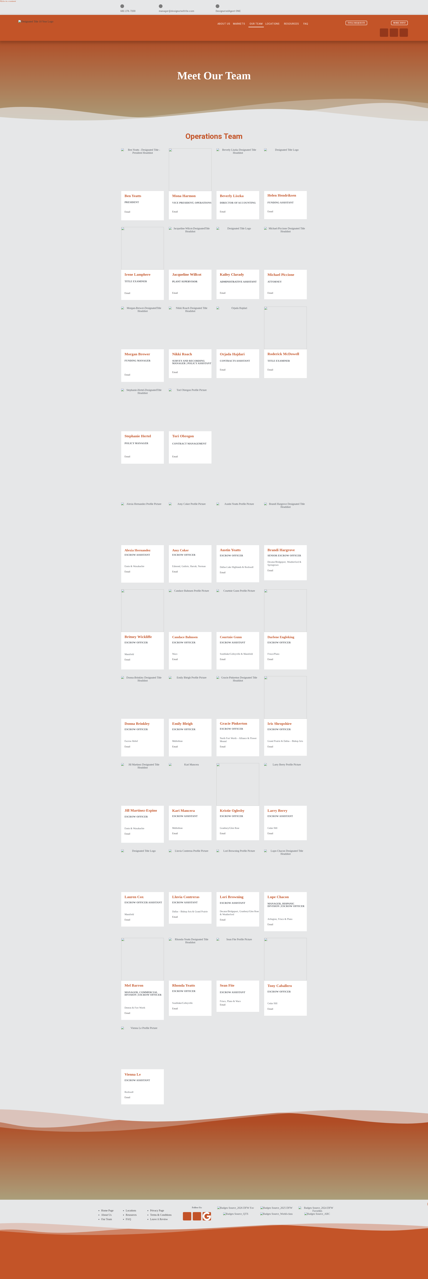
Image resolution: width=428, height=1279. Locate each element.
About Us (224, 23)
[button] (240, 23)
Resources (291, 23)
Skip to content (8, 1)
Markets (239, 23)
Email (127, 212)
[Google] (404, 32)
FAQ (305, 23)
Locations (272, 23)
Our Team (256, 23)
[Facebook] (394, 32)
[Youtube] (384, 32)
